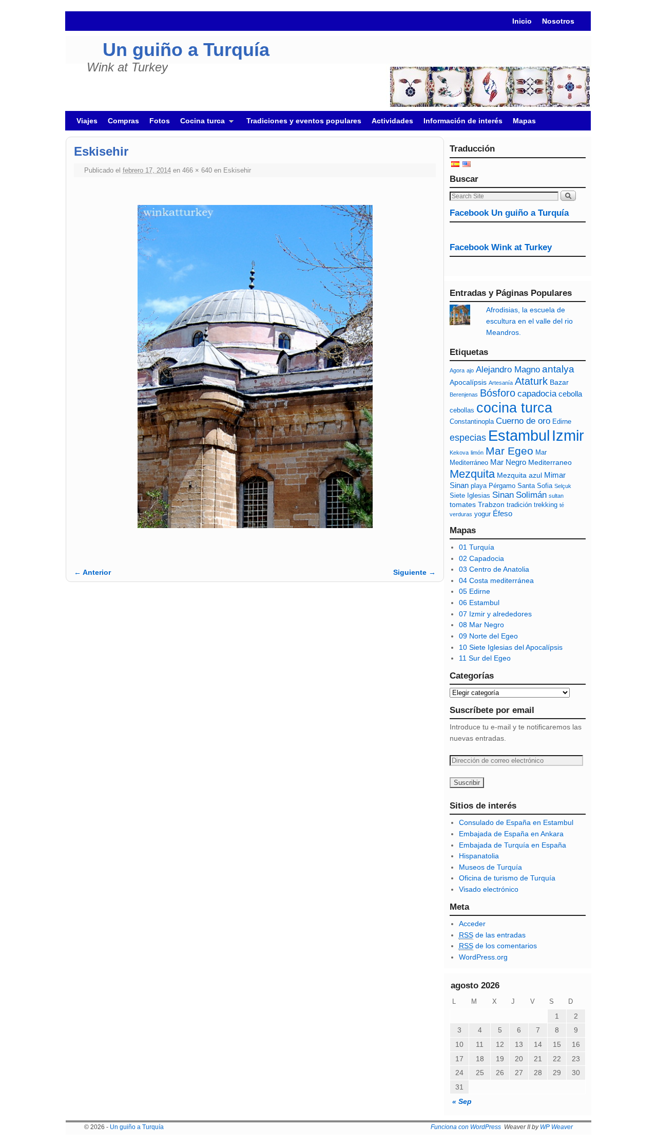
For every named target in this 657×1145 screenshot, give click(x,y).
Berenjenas (464, 394)
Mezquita (472, 473)
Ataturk (531, 381)
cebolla (570, 393)
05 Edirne (474, 591)
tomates (463, 504)
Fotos (159, 121)
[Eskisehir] (254, 366)
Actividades (392, 121)
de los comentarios (498, 946)
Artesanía (501, 383)
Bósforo (497, 393)
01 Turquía (476, 547)
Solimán (531, 495)
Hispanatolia (479, 856)
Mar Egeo (509, 451)
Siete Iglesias (470, 495)
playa (479, 486)
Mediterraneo (550, 462)
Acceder (472, 923)
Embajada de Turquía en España (512, 845)
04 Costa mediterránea (496, 580)
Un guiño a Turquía (186, 49)
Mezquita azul (519, 475)
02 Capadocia (481, 558)
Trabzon (491, 504)
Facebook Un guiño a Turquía (509, 213)
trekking (545, 505)
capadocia (536, 394)
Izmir (568, 435)
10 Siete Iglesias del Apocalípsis (511, 647)
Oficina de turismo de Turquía (507, 878)
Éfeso (502, 513)
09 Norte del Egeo (488, 636)
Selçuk (562, 486)
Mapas (524, 121)
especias (468, 438)
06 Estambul (479, 602)
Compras (123, 121)
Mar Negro (508, 462)
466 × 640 (197, 170)
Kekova (459, 452)
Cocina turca (200, 123)
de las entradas (492, 935)
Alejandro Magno (508, 369)
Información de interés (463, 121)
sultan (556, 496)
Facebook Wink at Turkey (501, 247)
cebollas (462, 410)
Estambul (519, 435)
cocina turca (514, 408)
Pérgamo (502, 486)
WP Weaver (556, 1127)
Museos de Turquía (490, 867)
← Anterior (92, 572)
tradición (519, 505)
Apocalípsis (468, 382)
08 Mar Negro (481, 625)
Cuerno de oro (523, 421)
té (561, 505)
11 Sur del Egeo (485, 658)
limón (477, 452)
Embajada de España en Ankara (511, 834)
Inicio (522, 21)
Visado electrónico (488, 889)
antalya (558, 369)
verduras (461, 514)
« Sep (462, 1101)
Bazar (559, 382)
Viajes (87, 121)
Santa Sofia (534, 486)
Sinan (503, 495)
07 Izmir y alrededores (495, 614)
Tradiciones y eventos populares (303, 121)
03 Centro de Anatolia (494, 569)
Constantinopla (472, 421)
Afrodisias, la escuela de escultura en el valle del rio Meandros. (529, 321)
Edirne (561, 421)
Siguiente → (414, 572)
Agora (457, 370)
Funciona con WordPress (466, 1127)
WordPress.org (483, 957)
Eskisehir (237, 170)
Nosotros (558, 21)
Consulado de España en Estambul (516, 822)
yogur (482, 514)
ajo (470, 370)
